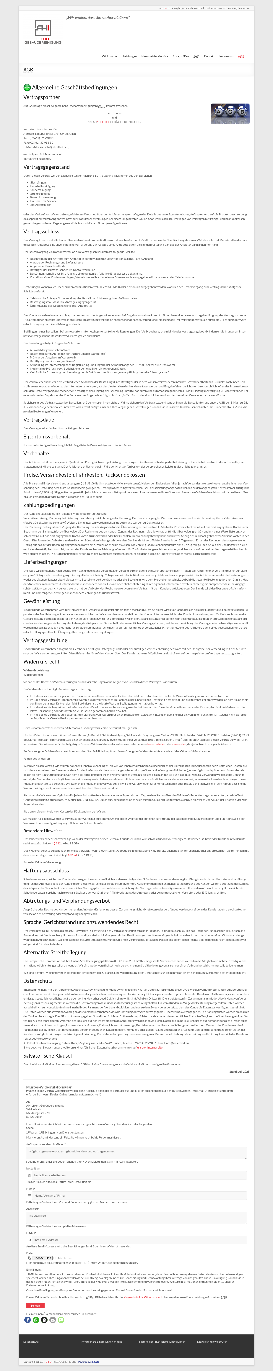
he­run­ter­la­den (156, 744)
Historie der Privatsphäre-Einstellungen (162, 1341)
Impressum (226, 56)
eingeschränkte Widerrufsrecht (144, 1297)
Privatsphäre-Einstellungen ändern (101, 1341)
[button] (27, 1320)
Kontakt (209, 56)
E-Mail (31, 1233)
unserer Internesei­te (149, 1047)
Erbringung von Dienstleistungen (63, 1132)
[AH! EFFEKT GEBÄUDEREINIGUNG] (43, 15)
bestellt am (34, 1168)
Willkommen (110, 56)
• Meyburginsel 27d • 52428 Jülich (204, 8)
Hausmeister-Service (154, 56)
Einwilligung (34, 1269)
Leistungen (130, 56)
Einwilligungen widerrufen (212, 1341)
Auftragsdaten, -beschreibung (46, 1144)
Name (30, 1188)
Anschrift (32, 1209)
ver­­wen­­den (179, 744)
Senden (35, 1305)
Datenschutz (30, 1341)
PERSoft (95, 1361)
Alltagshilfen (181, 56)
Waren (34, 1132)
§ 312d (58, 843)
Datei (29, 1253)
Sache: (30, 1127)
